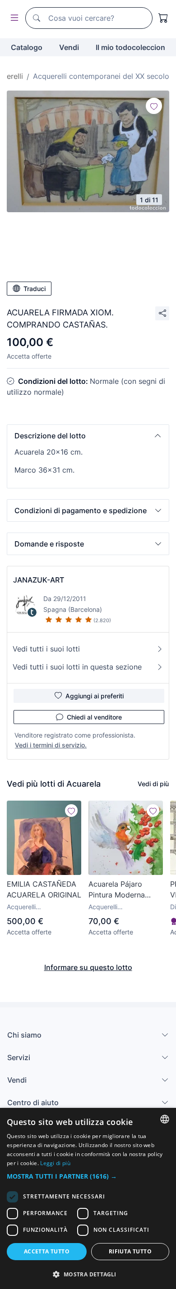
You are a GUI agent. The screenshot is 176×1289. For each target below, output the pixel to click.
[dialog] (88, 1198)
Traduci (34, 288)
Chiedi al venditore (94, 717)
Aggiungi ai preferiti (94, 696)
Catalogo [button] (26, 47)
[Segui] (154, 106)
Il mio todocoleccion (130, 47)
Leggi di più (55, 1163)
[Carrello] (163, 18)
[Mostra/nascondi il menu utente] (12, 18)
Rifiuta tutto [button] (130, 1251)
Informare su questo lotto (88, 967)
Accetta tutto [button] (46, 1251)
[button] (88, 435)
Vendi (69, 47)
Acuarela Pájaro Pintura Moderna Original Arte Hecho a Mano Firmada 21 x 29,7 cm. (125, 889)
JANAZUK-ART (38, 579)
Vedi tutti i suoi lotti (46, 648)
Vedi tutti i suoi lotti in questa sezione (77, 666)
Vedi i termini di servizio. (51, 745)
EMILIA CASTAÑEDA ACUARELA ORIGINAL (44, 889)
